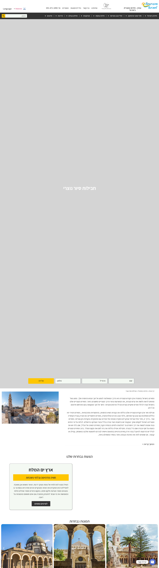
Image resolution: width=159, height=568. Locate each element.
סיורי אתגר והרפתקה (135, 16)
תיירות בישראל (152, 16)
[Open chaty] (152, 562)
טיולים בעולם (73, 16)
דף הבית (151, 391)
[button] (155, 548)
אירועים (49, 16)
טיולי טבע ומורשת (116, 16)
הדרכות (60, 16)
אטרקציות (86, 16)
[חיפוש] (3, 16)
